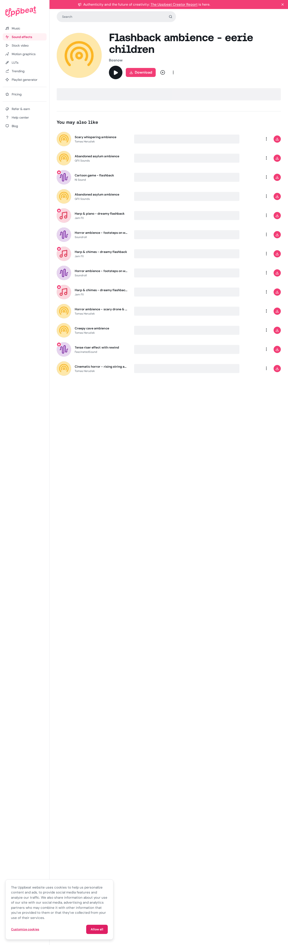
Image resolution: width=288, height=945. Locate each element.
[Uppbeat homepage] (24, 11)
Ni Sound (80, 180)
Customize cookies (25, 929)
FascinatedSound (86, 352)
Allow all (97, 929)
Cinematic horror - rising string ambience (102, 366)
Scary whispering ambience (95, 137)
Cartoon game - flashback (94, 175)
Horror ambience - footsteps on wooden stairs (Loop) (102, 271)
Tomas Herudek (85, 141)
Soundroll (81, 237)
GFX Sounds (82, 160)
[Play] (115, 72)
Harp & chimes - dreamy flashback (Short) (102, 290)
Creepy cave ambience (92, 328)
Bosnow (116, 60)
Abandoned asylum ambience (97, 156)
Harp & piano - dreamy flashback (100, 214)
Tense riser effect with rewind (97, 347)
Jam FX (79, 218)
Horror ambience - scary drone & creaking (102, 309)
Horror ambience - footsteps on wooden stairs (102, 233)
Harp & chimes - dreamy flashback (101, 252)
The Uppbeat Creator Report (174, 4)
